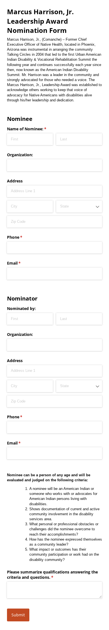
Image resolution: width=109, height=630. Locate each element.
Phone (23, 237)
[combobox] (79, 206)
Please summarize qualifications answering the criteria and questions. (52, 574)
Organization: (20, 154)
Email (22, 263)
